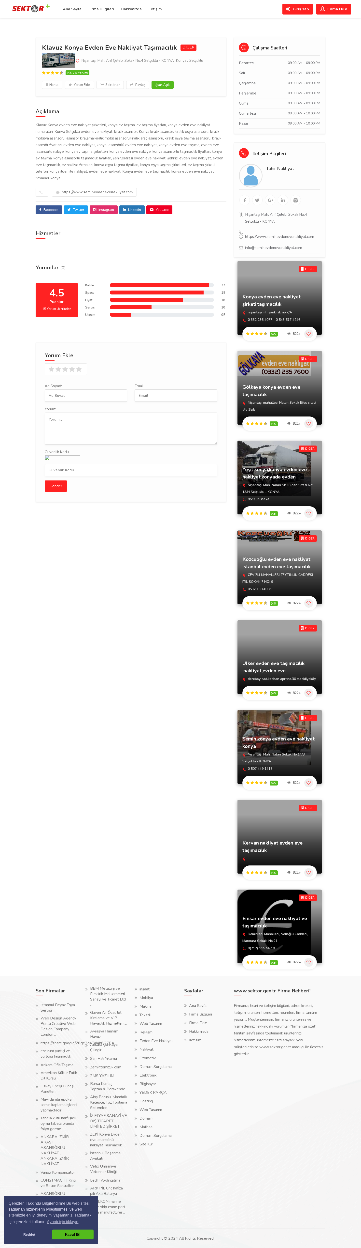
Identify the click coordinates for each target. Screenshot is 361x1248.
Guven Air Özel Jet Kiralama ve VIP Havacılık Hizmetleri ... (108, 1018)
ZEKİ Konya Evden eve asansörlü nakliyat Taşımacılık (106, 1140)
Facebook (50, 209)
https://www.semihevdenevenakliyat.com (97, 192)
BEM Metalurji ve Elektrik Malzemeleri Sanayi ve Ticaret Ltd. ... (108, 996)
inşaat (144, 989)
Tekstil (145, 1015)
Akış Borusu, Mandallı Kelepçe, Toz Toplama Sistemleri (108, 1102)
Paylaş (140, 85)
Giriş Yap (300, 9)
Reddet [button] (29, 1234)
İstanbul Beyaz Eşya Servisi (58, 1007)
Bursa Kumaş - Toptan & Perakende (107, 1086)
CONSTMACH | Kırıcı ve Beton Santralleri (58, 1183)
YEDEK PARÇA (153, 1092)
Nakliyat (146, 1049)
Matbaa (146, 1127)
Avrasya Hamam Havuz (104, 1034)
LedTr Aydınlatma (105, 1180)
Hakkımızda (131, 9)
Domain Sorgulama (155, 1066)
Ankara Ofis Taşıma (57, 1065)
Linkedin (134, 209)
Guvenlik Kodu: (57, 451)
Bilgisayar (147, 1084)
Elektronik (148, 1075)
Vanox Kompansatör (58, 1172)
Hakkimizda (198, 1031)
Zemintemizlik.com (105, 1067)
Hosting (146, 1101)
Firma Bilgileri (101, 9)
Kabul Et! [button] (73, 1234)
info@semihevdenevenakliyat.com (273, 247)
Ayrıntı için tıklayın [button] (62, 1222)
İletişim (155, 9)
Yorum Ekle (81, 85)
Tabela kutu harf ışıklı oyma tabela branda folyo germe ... (58, 1123)
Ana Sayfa (72, 9)
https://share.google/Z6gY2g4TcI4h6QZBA (77, 1043)
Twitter (78, 209)
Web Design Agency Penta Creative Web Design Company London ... (58, 1026)
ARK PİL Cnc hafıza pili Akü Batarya (106, 1191)
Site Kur (146, 1144)
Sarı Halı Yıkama (103, 1058)
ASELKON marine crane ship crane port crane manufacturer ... (107, 1207)
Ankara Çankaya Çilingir (104, 1047)
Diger (188, 47)
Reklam (146, 1032)
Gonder (56, 486)
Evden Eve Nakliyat (156, 1041)
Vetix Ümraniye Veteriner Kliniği (103, 1169)
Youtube (162, 209)
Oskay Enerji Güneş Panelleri (57, 1088)
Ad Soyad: (53, 386)
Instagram (105, 209)
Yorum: (50, 409)
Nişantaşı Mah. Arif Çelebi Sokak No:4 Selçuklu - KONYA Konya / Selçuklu (141, 60)
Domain (146, 1118)
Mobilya (146, 998)
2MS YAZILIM (102, 1076)
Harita (53, 85)
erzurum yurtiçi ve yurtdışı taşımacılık (56, 1053)
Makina (145, 1006)
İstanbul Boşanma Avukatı (105, 1155)
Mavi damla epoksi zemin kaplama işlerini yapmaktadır (59, 1105)
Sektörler (112, 85)
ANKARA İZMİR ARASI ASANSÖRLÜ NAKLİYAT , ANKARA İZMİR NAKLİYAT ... (55, 1150)
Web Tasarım (150, 1023)
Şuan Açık (162, 85)
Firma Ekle (336, 9)
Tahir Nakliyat (280, 168)
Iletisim (195, 1040)
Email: (139, 386)
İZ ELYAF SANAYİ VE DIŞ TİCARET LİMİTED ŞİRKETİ (108, 1121)
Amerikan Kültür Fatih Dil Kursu (59, 1075)
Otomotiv (147, 1058)
